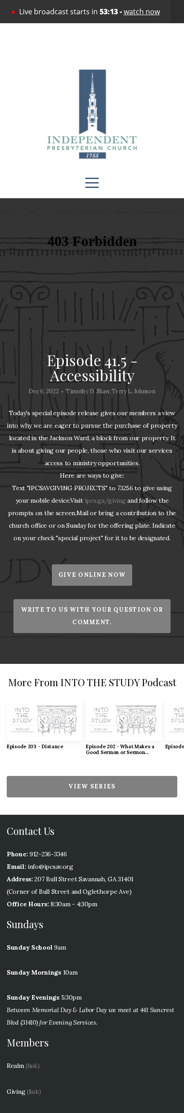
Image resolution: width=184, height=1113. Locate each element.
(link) (32, 1066)
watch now (142, 12)
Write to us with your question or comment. (92, 616)
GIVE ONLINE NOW (92, 575)
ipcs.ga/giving (105, 500)
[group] (44, 728)
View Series (91, 786)
